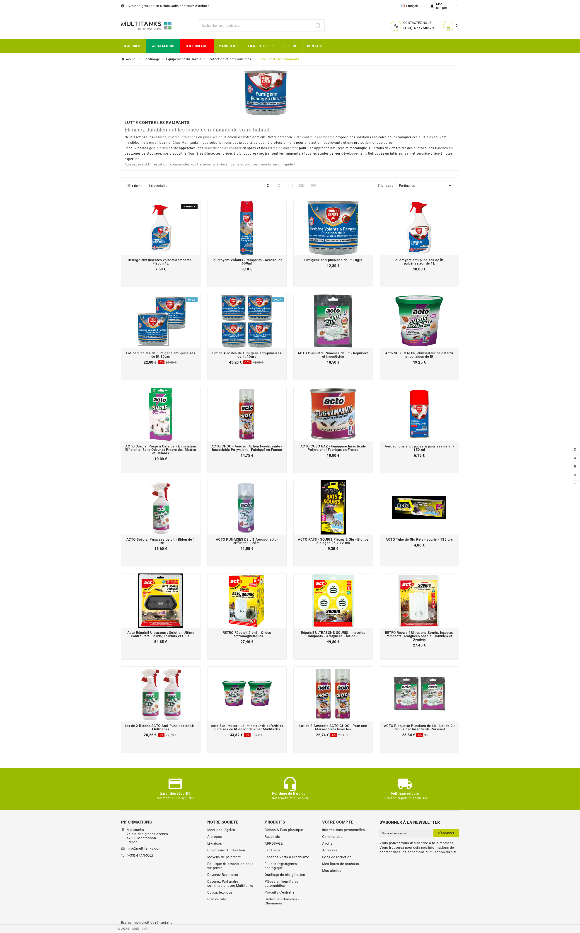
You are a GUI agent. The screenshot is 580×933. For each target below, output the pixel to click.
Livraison (214, 843)
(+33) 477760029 (140, 855)
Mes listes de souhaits (340, 864)
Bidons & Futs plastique (284, 830)
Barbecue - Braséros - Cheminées (282, 901)
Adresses (329, 850)
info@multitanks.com (144, 848)
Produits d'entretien (280, 892)
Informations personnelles (343, 830)
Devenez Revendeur (223, 875)
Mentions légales (221, 830)
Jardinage (272, 850)
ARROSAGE (274, 843)
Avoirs (327, 843)
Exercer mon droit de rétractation (148, 922)
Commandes (332, 837)
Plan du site (216, 899)
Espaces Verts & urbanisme (287, 857)
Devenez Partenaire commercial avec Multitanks (230, 884)
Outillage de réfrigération (285, 875)
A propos (214, 837)
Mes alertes (331, 871)
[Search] (318, 25)
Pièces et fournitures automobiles (282, 884)
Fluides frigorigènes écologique (281, 866)
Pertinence (426, 185)
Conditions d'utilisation (226, 850)
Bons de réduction (337, 857)
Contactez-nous (220, 892)
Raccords (272, 837)
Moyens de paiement (224, 857)
